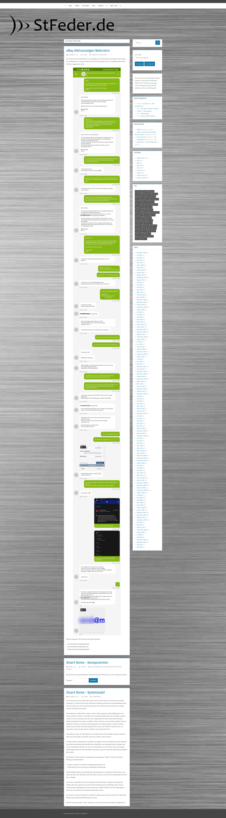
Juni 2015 (139, 361)
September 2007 (142, 520)
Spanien (138, 225)
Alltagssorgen (148, 191)
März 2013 (140, 384)
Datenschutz (140, 196)
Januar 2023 (140, 297)
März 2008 (140, 505)
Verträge (149, 236)
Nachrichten (154, 212)
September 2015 (142, 354)
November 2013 (141, 374)
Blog (93, 6)
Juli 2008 (139, 495)
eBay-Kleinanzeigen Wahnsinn (88, 50)
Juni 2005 (140, 545)
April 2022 (140, 319)
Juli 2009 (139, 465)
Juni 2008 (140, 498)
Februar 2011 (141, 428)
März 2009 (140, 475)
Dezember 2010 (141, 431)
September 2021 (142, 337)
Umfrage (151, 231)
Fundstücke (146, 204)
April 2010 (140, 446)
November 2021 (141, 332)
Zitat (144, 239)
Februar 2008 (141, 507)
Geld (155, 204)
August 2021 (140, 339)
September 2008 (142, 490)
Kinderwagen (148, 111)
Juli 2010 (139, 438)
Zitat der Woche (141, 178)
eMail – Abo (113, 6)
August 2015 (140, 356)
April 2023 (140, 290)
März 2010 (140, 448)
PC (153, 215)
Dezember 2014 (141, 366)
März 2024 (140, 267)
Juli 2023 (139, 282)
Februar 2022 (141, 324)
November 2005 (141, 542)
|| (65, 6)
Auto (138, 160)
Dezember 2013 (141, 371)
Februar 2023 (141, 295)
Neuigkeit (139, 215)
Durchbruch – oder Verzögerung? (147, 142)
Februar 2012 (141, 408)
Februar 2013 (141, 386)
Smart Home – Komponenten (87, 662)
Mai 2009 (139, 470)
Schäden (139, 223)
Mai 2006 (139, 537)
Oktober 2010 (141, 433)
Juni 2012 (139, 399)
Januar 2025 (140, 265)
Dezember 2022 (141, 300)
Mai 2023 (139, 287)
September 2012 (142, 394)
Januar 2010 (140, 453)
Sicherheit (148, 223)
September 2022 (142, 307)
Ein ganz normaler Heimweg (149, 108)
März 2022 (140, 322)
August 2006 (141, 532)
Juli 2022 (139, 312)
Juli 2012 (139, 396)
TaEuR (146, 225)
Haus (70, 6)
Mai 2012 (139, 401)
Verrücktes (139, 236)
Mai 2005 (139, 547)
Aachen (138, 191)
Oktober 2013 (141, 376)
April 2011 (140, 423)
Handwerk (139, 207)
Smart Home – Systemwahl (85, 692)
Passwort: (69, 680)
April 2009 (140, 473)
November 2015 (141, 352)
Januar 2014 (140, 369)
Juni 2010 (139, 441)
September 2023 (142, 277)
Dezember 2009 (141, 455)
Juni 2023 (139, 285)
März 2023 (140, 292)
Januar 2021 (140, 347)
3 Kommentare (96, 696)
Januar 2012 (140, 411)
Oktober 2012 (141, 391)
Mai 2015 (139, 364)
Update (138, 233)
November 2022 (141, 302)
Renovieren (147, 217)
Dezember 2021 (141, 329)
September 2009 (142, 460)
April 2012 (140, 403)
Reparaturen (140, 220)
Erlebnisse (154, 199)
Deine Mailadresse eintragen (148, 83)
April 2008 (140, 502)
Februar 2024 (141, 270)
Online (147, 215)
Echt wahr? (85, 6)
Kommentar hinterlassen (99, 55)
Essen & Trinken (141, 202)
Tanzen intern (141, 175)
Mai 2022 (139, 317)
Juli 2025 (139, 255)
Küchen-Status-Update (148, 116)
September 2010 (142, 436)
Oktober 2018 (141, 349)
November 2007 (141, 515)
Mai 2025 (139, 260)
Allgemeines (140, 158)
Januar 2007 (140, 527)
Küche (138, 212)
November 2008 (141, 485)
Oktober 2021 (141, 334)
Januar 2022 (140, 327)
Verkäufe (147, 233)
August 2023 (140, 280)
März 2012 (140, 406)
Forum (151, 202)
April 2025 (140, 262)
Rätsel (149, 220)
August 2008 (141, 493)
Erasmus (145, 199)
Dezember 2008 (141, 483)
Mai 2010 (139, 443)
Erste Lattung (141, 137)
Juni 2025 (139, 257)
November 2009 (141, 458)
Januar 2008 (140, 510)
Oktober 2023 (141, 275)
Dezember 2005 (141, 540)
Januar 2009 (140, 480)
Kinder (138, 210)
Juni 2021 (139, 344)
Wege (137, 239)
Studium (100, 6)
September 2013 (142, 379)
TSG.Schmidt (151, 228)
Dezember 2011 (141, 413)
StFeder (85, 55)
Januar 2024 (140, 272)
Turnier (138, 231)
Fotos (138, 204)
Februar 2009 (141, 478)
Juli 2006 (139, 535)
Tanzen (77, 6)
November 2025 (141, 253)
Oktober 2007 (141, 517)
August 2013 (140, 381)
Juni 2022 (139, 314)
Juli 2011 (139, 416)
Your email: (138, 54)
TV (145, 231)
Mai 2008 (139, 500)
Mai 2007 (139, 525)
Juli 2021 (139, 342)
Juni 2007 (139, 522)
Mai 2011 (139, 421)
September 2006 (142, 530)
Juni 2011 (139, 418)
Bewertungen (146, 194)
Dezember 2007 (141, 512)
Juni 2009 (140, 468)
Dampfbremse (141, 139)
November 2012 (141, 389)
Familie (139, 165)
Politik (138, 217)
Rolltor (139, 129)
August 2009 (141, 463)
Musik (145, 212)
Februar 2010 (141, 451)
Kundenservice (148, 210)
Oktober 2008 (141, 488)
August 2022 (140, 309)
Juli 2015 (139, 359)
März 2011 (140, 426)
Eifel (137, 199)
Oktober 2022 (141, 305)
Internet (148, 207)
